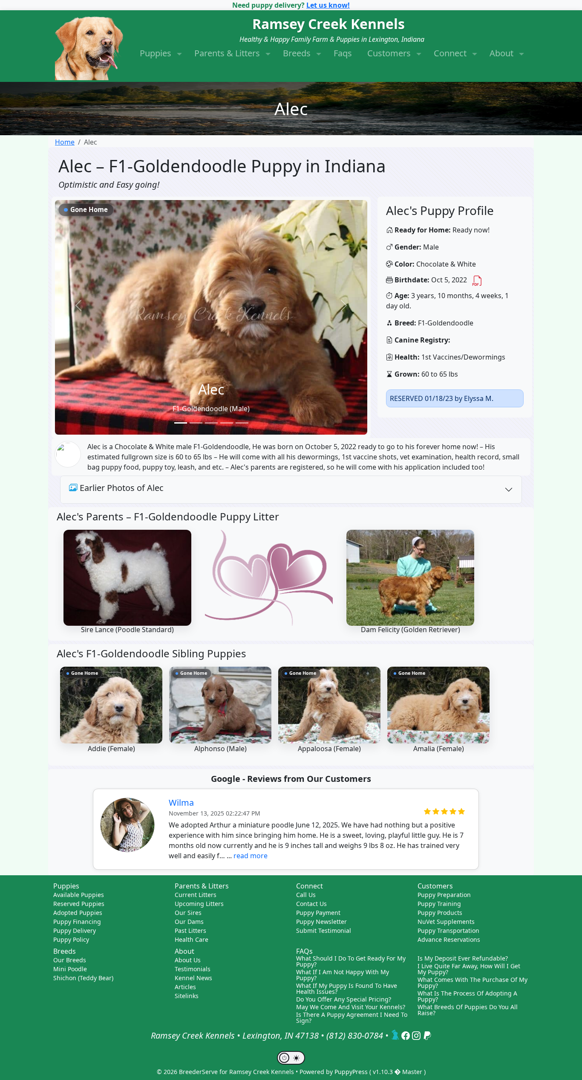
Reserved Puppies (78, 904)
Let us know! (328, 5)
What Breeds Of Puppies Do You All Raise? (468, 1010)
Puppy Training (439, 904)
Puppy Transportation (448, 930)
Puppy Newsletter (321, 921)
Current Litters (195, 895)
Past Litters (190, 930)
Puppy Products (440, 913)
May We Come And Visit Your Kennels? (350, 1007)
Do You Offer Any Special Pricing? (343, 999)
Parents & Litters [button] (228, 53)
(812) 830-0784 (354, 1036)
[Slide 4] (226, 423)
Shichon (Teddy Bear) (83, 978)
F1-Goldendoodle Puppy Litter (206, 516)
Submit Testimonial (323, 930)
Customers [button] (390, 53)
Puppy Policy (71, 939)
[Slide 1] (180, 423)
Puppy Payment (318, 913)
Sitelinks (187, 996)
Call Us (306, 895)
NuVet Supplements (446, 921)
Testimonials (192, 969)
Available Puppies (78, 895)
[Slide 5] (242, 423)
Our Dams (189, 921)
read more (250, 855)
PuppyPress (351, 1072)
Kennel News (193, 978)
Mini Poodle (70, 969)
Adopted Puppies (77, 913)
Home (65, 142)
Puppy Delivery (74, 930)
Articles (185, 987)
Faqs (343, 53)
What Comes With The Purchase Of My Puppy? (472, 983)
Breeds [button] (298, 53)
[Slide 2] (196, 423)
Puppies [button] (156, 53)
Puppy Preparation (444, 895)
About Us (188, 960)
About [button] (503, 53)
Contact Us (311, 904)
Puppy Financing (77, 921)
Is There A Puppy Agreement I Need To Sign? (351, 1018)
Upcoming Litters (199, 904)
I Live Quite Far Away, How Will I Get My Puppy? (469, 969)
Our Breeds (69, 960)
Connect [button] (451, 53)
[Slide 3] (211, 423)
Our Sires (188, 913)
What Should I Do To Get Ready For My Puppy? (351, 961)
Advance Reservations (449, 939)
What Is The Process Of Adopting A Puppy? (467, 996)
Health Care (191, 939)
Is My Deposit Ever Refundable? (463, 958)
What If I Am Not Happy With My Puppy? (342, 975)
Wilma (181, 802)
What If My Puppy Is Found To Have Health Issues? (346, 989)
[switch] (291, 1058)
